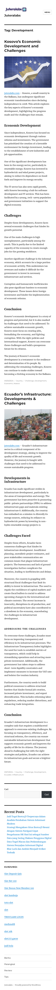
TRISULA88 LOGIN (14, 917)
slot (6, 909)
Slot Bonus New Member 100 (19, 888)
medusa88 (9, 924)
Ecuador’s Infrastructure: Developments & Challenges (27, 398)
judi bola (8, 945)
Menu (47, 12)
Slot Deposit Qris (13, 873)
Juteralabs (12, 15)
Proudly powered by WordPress (28, 985)
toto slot (8, 902)
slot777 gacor (11, 938)
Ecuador (7, 775)
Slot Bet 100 (10, 881)
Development (40, 381)
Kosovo (17, 383)
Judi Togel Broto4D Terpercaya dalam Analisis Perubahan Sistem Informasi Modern (26, 820)
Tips (6, 977)
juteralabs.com (12, 93)
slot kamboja (11, 895)
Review (8, 970)
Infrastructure (18, 775)
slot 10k (8, 931)
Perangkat (9, 964)
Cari (6, 789)
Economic (8, 383)
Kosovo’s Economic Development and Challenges (22, 46)
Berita (7, 958)
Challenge (29, 381)
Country (19, 381)
